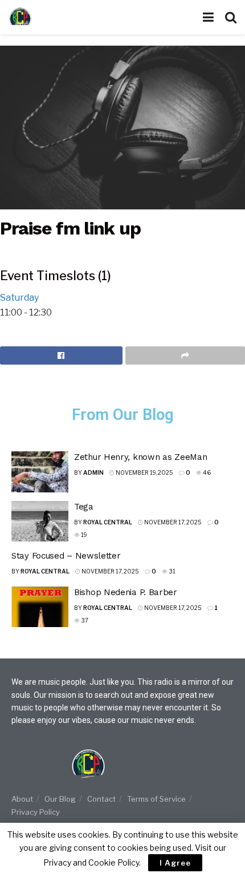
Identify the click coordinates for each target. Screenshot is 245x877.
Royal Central (107, 522)
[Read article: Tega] (39, 521)
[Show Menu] (208, 17)
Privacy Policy (35, 812)
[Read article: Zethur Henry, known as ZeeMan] (39, 471)
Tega (83, 507)
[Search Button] (230, 17)
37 (84, 620)
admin (93, 472)
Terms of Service (156, 798)
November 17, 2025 (172, 522)
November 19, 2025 (144, 472)
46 (206, 472)
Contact (101, 798)
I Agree (175, 862)
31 (171, 571)
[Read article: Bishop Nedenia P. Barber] (39, 607)
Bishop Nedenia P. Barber (125, 592)
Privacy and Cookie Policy (91, 862)
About (22, 798)
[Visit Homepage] (43, 17)
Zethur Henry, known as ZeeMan (140, 457)
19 (83, 534)
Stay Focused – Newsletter (66, 556)
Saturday (19, 297)
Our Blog (60, 798)
